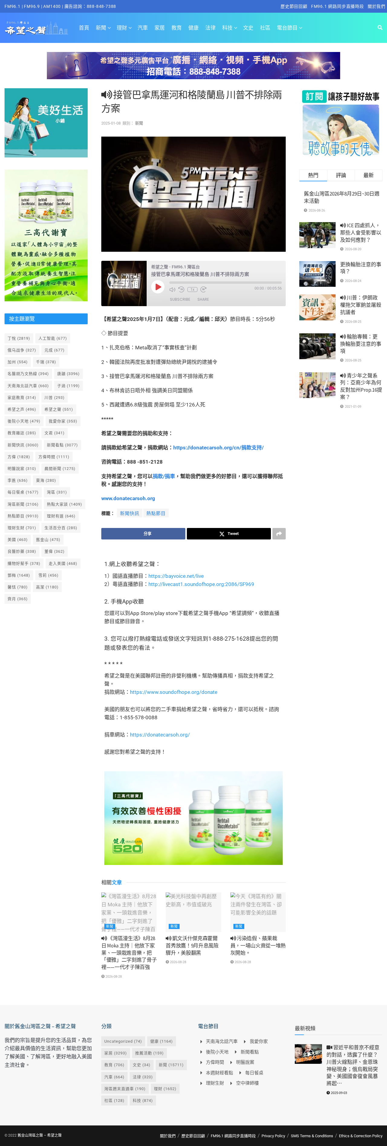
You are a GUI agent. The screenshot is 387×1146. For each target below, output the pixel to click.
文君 (54, 433)
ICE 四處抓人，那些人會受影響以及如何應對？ (360, 232)
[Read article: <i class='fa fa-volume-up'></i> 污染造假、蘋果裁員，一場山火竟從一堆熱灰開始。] (258, 912)
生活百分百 (60, 528)
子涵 (68, 386)
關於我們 (376, 6)
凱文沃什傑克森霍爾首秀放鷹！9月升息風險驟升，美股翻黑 (192, 945)
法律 (210, 28)
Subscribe (180, 299)
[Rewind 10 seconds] (181, 289)
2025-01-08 (111, 123)
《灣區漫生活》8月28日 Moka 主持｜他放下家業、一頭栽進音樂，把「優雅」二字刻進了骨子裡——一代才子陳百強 (129, 952)
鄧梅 (19, 575)
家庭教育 (22, 397)
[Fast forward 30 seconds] (203, 289)
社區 (265, 28)
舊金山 (48, 539)
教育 (176, 28)
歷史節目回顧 (294, 6)
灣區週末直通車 (125, 1088)
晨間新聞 (60, 468)
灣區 (57, 492)
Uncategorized (123, 1041)
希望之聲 (58, 409)
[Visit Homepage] (36, 27)
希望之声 (22, 409)
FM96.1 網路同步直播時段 (337, 6)
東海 (46, 480)
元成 (54, 350)
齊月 (18, 599)
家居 (159, 28)
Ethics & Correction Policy (360, 1136)
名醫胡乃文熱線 (28, 373)
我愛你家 (63, 421)
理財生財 (22, 528)
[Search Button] (380, 28)
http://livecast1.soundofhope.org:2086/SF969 (201, 584)
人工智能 (52, 338)
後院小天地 (24, 421)
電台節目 (287, 28)
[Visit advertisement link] (193, 70)
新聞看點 (62, 445)
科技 (227, 28)
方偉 (19, 457)
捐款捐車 (164, 476)
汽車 (143, 28)
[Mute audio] (172, 289)
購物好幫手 (24, 563)
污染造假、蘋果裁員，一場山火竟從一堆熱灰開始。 (258, 945)
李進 (18, 480)
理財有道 (61, 516)
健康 (193, 28)
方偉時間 (54, 457)
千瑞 (46, 362)
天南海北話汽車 (28, 386)
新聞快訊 (129, 513)
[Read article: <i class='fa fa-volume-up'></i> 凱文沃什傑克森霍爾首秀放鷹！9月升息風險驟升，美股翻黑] (193, 912)
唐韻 (68, 373)
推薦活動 (149, 1053)
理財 (122, 28)
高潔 (47, 587)
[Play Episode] (157, 286)
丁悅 (19, 338)
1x (192, 289)
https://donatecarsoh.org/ (160, 735)
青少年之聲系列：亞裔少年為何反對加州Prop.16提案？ (361, 386)
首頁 (84, 28)
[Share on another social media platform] (279, 533)
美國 (18, 539)
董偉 (54, 551)
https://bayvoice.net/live (176, 576)
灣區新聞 (23, 504)
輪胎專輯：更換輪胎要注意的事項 (360, 343)
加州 (18, 362)
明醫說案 (22, 468)
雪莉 (48, 575)
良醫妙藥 (22, 551)
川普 (54, 397)
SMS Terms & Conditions (312, 1136)
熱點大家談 (64, 504)
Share (203, 299)
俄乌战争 (22, 350)
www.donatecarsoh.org (128, 498)
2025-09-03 (338, 1093)
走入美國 (63, 563)
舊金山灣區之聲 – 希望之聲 (40, 1135)
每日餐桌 (23, 492)
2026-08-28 (113, 977)
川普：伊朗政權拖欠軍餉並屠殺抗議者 (360, 305)
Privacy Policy (273, 1136)
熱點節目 (156, 513)
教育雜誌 (22, 433)
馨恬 (18, 587)
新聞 (101, 28)
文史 (248, 28)
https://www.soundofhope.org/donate (173, 692)
